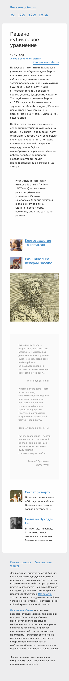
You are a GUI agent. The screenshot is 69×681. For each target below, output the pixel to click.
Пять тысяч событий (21, 610)
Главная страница (20, 562)
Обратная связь (43, 562)
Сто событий (45, 594)
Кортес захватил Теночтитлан (38, 243)
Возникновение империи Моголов (38, 261)
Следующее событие (46, 62)
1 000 (21, 14)
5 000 (32, 14)
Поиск (43, 14)
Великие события (23, 7)
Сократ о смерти (38, 492)
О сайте (14, 566)
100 (12, 14)
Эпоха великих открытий (25, 58)
